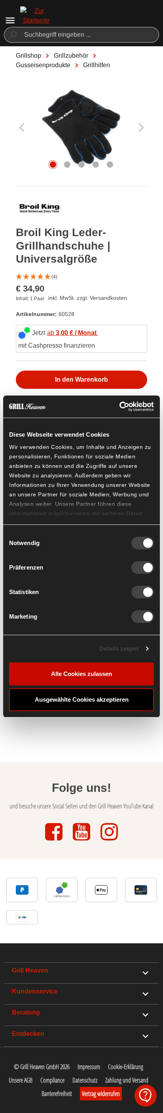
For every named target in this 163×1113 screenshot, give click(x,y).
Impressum (89, 1066)
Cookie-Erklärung (125, 1066)
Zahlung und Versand (126, 1080)
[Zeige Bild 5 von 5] (110, 164)
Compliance (52, 1080)
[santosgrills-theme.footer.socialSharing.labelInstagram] (109, 841)
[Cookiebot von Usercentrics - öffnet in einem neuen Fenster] (119, 406)
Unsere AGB (20, 1080)
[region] (81, 131)
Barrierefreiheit (57, 1093)
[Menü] (10, 20)
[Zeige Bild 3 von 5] (81, 164)
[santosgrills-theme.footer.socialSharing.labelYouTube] (82, 841)
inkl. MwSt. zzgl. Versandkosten (87, 298)
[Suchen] (12, 35)
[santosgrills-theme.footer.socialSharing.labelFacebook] (54, 841)
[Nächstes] (141, 127)
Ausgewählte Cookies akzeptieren (82, 699)
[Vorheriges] (22, 127)
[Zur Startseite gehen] (36, 20)
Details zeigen (118, 648)
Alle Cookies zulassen (81, 673)
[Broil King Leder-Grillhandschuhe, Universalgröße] (81, 127)
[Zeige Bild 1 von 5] (53, 164)
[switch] (142, 567)
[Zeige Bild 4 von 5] (96, 164)
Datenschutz (84, 1080)
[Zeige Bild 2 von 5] (67, 164)
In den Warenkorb (81, 379)
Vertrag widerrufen (101, 1093)
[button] (81, 277)
